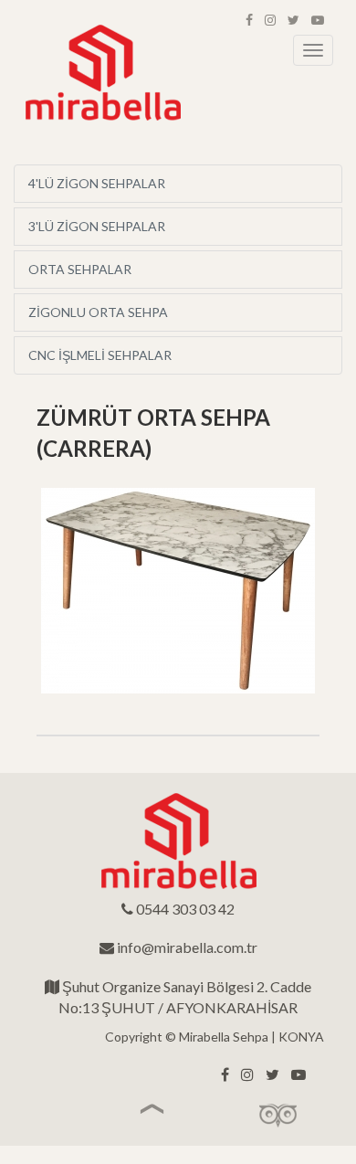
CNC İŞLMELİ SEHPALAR (100, 355)
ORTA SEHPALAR (79, 269)
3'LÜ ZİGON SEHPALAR (96, 226)
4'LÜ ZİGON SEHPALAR (96, 183)
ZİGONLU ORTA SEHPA (98, 312)
